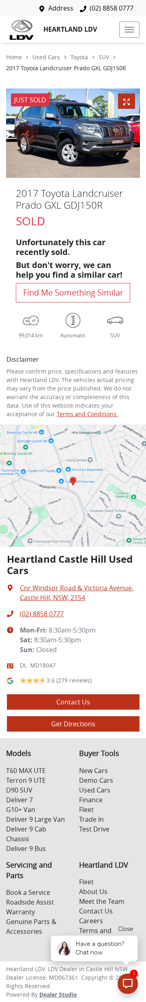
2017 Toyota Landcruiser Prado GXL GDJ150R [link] (66, 68)
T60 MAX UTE (26, 770)
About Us (93, 891)
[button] (129, 30)
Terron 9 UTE (26, 780)
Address (60, 8)
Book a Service (28, 892)
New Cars (93, 770)
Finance (91, 799)
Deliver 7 (19, 799)
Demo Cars (96, 780)
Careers (91, 920)
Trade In (91, 819)
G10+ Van (20, 809)
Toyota (79, 57)
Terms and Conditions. (87, 414)
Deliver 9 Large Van (35, 819)
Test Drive (94, 829)
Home (14, 57)
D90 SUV (19, 790)
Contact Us (73, 702)
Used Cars (46, 57)
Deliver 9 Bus (26, 848)
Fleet (86, 809)
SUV (104, 57)
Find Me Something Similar (73, 292)
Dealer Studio (58, 994)
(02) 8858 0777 (111, 8)
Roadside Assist (30, 902)
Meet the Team (102, 901)
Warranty (20, 911)
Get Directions (73, 723)
